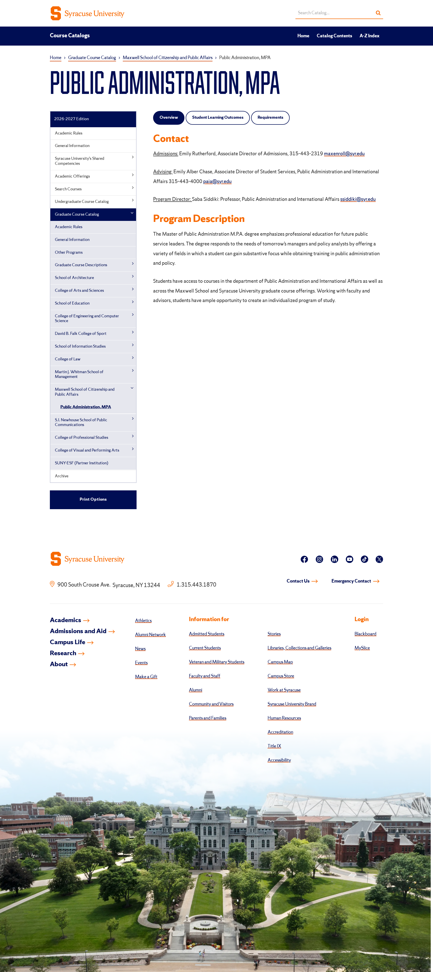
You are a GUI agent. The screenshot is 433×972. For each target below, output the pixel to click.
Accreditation (280, 732)
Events (141, 663)
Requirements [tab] (270, 117)
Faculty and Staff (204, 676)
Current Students (205, 648)
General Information (72, 146)
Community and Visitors (211, 704)
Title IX (274, 746)
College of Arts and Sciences (79, 290)
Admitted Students (206, 634)
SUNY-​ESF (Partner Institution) (81, 463)
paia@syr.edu (217, 182)
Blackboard (365, 634)
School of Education (72, 303)
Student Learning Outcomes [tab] (217, 117)
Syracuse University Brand (292, 704)
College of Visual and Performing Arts (87, 450)
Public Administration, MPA (85, 407)
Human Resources (284, 718)
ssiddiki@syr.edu (358, 199)
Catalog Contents (334, 36)
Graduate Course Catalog (92, 58)
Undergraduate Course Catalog (82, 201)
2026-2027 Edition (71, 119)
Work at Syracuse (284, 690)
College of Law (67, 359)
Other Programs (69, 252)
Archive (61, 476)
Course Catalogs (70, 35)
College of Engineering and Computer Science (87, 319)
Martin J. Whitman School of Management (79, 374)
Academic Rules (68, 133)
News (140, 649)
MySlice (362, 648)
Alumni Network (150, 635)
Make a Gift (146, 677)
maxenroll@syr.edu (344, 154)
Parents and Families (207, 718)
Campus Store (281, 676)
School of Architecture (74, 278)
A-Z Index (369, 36)
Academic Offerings (72, 176)
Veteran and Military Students (216, 662)
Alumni (195, 690)
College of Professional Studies (81, 437)
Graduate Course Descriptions (81, 265)
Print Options (93, 499)
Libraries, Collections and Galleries (299, 648)
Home (303, 36)
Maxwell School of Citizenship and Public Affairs (167, 58)
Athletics (143, 621)
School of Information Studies (80, 346)
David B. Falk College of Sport (80, 333)
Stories (274, 634)
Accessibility (279, 760)
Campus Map (280, 662)
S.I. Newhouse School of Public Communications (81, 423)
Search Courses (68, 189)
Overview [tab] (169, 117)
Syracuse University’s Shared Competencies (79, 161)
